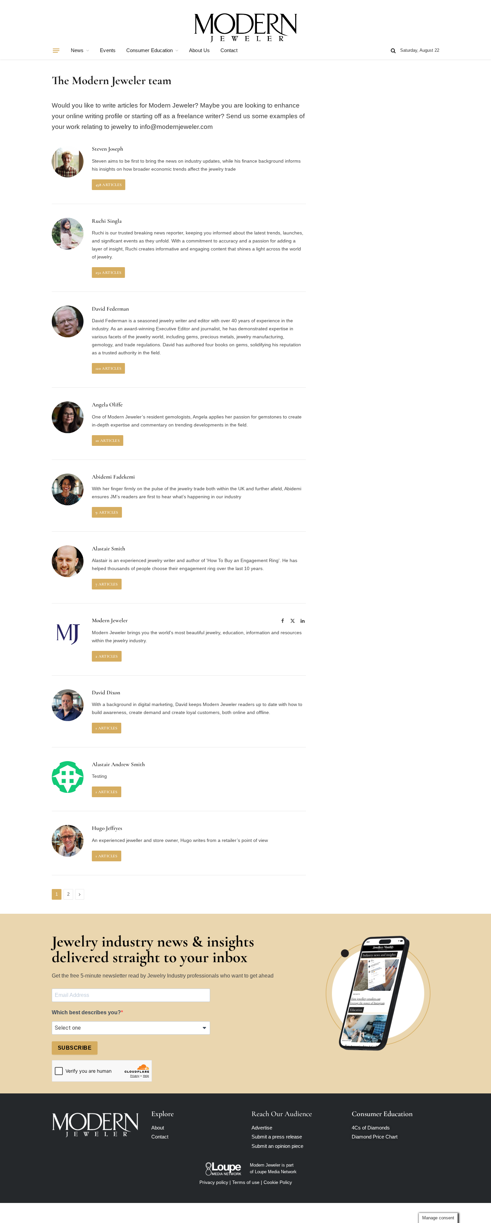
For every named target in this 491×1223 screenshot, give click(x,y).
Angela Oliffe (107, 404)
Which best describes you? (86, 1012)
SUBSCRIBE (75, 1048)
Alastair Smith (108, 548)
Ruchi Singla (107, 221)
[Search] (393, 50)
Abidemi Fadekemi (113, 477)
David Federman (110, 309)
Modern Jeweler (110, 620)
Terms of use (246, 1182)
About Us (199, 50)
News (77, 50)
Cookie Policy (278, 1182)
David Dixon (106, 692)
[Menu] (56, 50)
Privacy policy (213, 1182)
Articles (109, 184)
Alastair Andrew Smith (118, 764)
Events (107, 50)
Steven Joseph (107, 149)
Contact (229, 50)
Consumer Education (149, 50)
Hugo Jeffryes (107, 828)
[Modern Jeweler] (245, 27)
